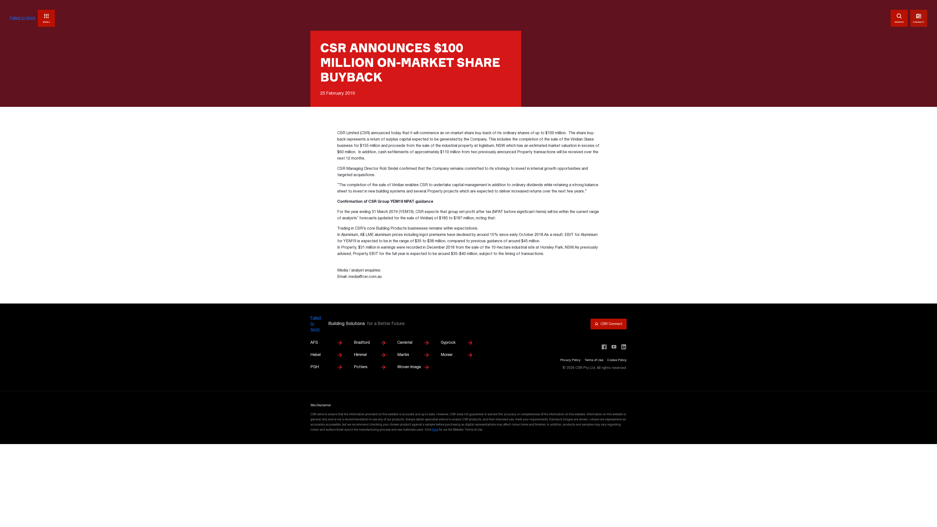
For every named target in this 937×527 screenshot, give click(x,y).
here (435, 429)
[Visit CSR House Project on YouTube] (614, 347)
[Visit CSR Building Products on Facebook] (604, 347)
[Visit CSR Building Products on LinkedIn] (624, 347)
